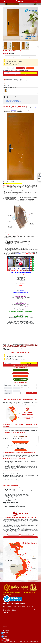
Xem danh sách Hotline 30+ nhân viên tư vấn (20, 373)
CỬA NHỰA (8, 85)
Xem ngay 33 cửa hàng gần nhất (14, 534)
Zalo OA (6, 636)
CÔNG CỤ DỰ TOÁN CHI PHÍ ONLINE (20, 379)
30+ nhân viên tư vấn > (19, 83)
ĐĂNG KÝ (29, 72)
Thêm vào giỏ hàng (20, 68)
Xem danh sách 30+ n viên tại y (20, 450)
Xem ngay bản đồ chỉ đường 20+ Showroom (20, 441)
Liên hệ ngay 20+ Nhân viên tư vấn (27, 534)
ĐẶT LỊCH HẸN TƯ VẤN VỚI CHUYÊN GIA (20, 376)
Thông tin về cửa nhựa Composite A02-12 (12, 99)
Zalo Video (7, 638)
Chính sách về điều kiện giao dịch (9, 623)
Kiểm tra (31, 392)
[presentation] (3, 46)
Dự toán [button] (39, 179)
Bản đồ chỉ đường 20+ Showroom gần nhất (20, 370)
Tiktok (6, 634)
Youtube (6, 632)
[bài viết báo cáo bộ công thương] (20, 599)
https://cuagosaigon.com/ (20, 289)
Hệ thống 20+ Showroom (11, 83)
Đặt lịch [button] (39, 176)
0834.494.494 (30, 68)
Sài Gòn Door (22, 290)
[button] (2, 633)
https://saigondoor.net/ (20, 286)
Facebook (7, 630)
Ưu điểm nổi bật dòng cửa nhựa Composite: (13, 101)
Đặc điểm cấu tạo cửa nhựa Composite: (13, 100)
